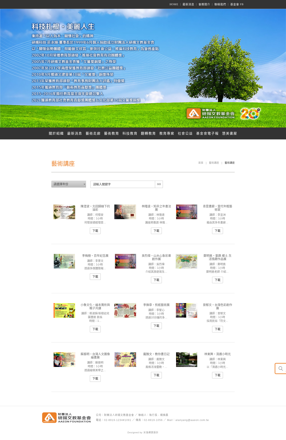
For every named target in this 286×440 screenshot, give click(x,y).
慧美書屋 (229, 133)
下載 (95, 230)
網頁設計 (153, 432)
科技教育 (130, 133)
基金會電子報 (207, 133)
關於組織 (56, 133)
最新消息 (74, 133)
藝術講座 (214, 162)
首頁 (200, 162)
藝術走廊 (93, 133)
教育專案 (166, 133)
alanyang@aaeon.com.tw (192, 420)
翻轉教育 (148, 133)
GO (159, 184)
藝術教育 (111, 133)
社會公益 (185, 133)
